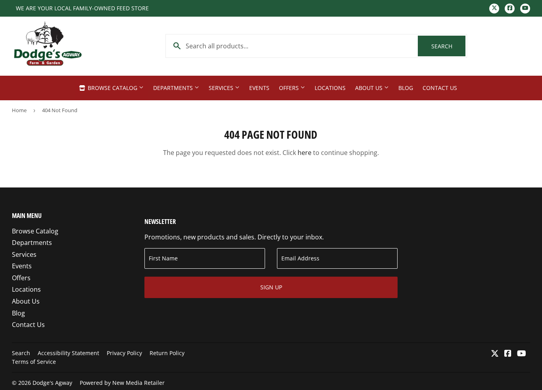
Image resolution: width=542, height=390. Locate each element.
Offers (289, 88)
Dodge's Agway (52, 382)
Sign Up (271, 287)
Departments (173, 88)
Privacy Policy (124, 353)
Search (448, 46)
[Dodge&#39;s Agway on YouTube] (521, 354)
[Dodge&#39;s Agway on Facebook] (507, 354)
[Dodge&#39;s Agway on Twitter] (495, 354)
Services (222, 88)
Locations (330, 88)
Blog (405, 88)
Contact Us (440, 88)
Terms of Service (34, 361)
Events (259, 88)
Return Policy (167, 353)
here (304, 152)
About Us (369, 88)
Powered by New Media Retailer (122, 382)
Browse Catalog (112, 88)
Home (19, 110)
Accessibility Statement (68, 353)
